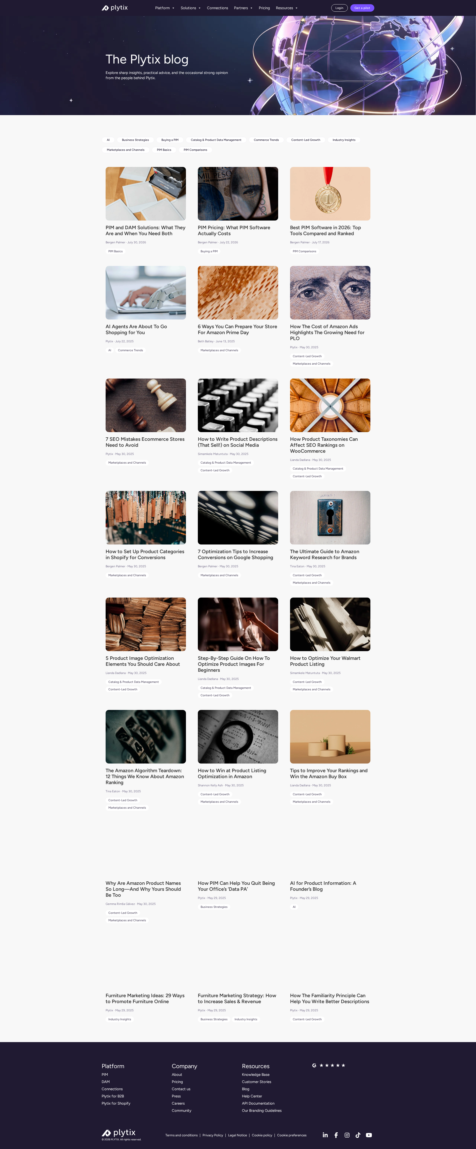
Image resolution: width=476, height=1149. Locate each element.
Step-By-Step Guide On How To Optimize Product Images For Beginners (234, 664)
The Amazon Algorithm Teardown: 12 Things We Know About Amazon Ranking (145, 776)
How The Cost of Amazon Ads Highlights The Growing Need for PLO (327, 332)
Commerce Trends (266, 140)
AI (108, 140)
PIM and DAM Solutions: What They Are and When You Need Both (145, 230)
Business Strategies (135, 140)
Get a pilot (362, 8)
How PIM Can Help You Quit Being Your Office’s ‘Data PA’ (236, 886)
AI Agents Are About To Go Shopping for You (136, 329)
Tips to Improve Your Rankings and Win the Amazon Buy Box (329, 773)
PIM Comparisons (195, 150)
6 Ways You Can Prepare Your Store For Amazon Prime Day (237, 329)
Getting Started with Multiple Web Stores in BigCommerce (237, 1106)
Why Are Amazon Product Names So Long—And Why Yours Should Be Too (143, 889)
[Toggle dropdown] (173, 7)
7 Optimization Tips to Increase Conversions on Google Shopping (235, 554)
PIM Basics (164, 150)
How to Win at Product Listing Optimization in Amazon (232, 773)
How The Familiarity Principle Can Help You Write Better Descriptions (329, 998)
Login (339, 8)
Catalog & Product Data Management (216, 140)
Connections (217, 8)
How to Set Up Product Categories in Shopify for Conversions (145, 554)
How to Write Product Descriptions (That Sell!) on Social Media (237, 442)
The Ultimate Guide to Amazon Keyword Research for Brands (324, 554)
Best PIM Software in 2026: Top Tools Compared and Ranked (325, 230)
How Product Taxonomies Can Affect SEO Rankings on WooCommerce (324, 445)
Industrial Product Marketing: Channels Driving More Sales (138, 1106)
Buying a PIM (169, 140)
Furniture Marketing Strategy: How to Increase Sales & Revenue (237, 998)
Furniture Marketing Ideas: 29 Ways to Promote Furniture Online (145, 998)
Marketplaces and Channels (126, 150)
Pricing (264, 8)
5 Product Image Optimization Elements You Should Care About (143, 661)
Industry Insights (344, 140)
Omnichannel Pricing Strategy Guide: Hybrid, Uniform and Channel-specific (323, 1052)
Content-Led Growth (305, 140)
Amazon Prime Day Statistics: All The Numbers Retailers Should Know (326, 1109)
